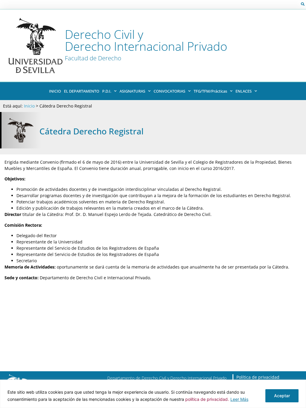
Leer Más (239, 399)
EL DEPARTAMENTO (81, 91)
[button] (302, 4)
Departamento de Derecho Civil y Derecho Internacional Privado (167, 378)
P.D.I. (106, 91)
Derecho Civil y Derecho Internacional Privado (146, 40)
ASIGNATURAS (132, 91)
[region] (153, 394)
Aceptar (282, 395)
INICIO (55, 91)
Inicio (29, 106)
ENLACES (243, 91)
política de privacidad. (207, 399)
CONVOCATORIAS (169, 91)
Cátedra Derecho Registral (91, 131)
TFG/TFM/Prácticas (210, 91)
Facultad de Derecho (93, 58)
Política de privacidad (257, 377)
